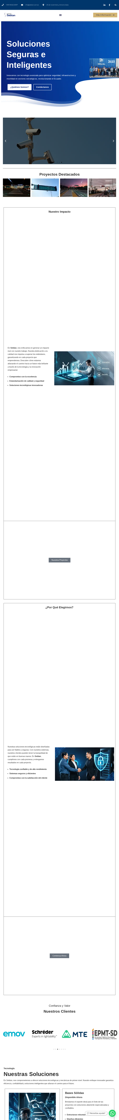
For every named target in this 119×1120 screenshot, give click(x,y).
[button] (115, 5)
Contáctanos (42, 87)
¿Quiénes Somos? (19, 87)
